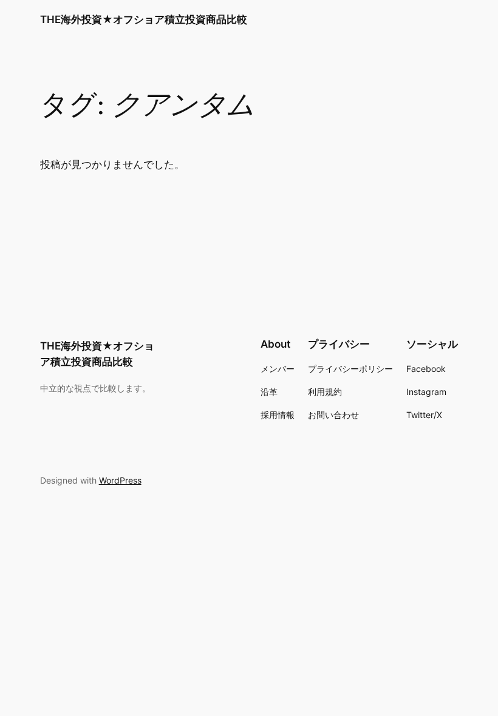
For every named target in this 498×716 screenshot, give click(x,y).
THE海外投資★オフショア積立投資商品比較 (143, 19)
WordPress (120, 480)
